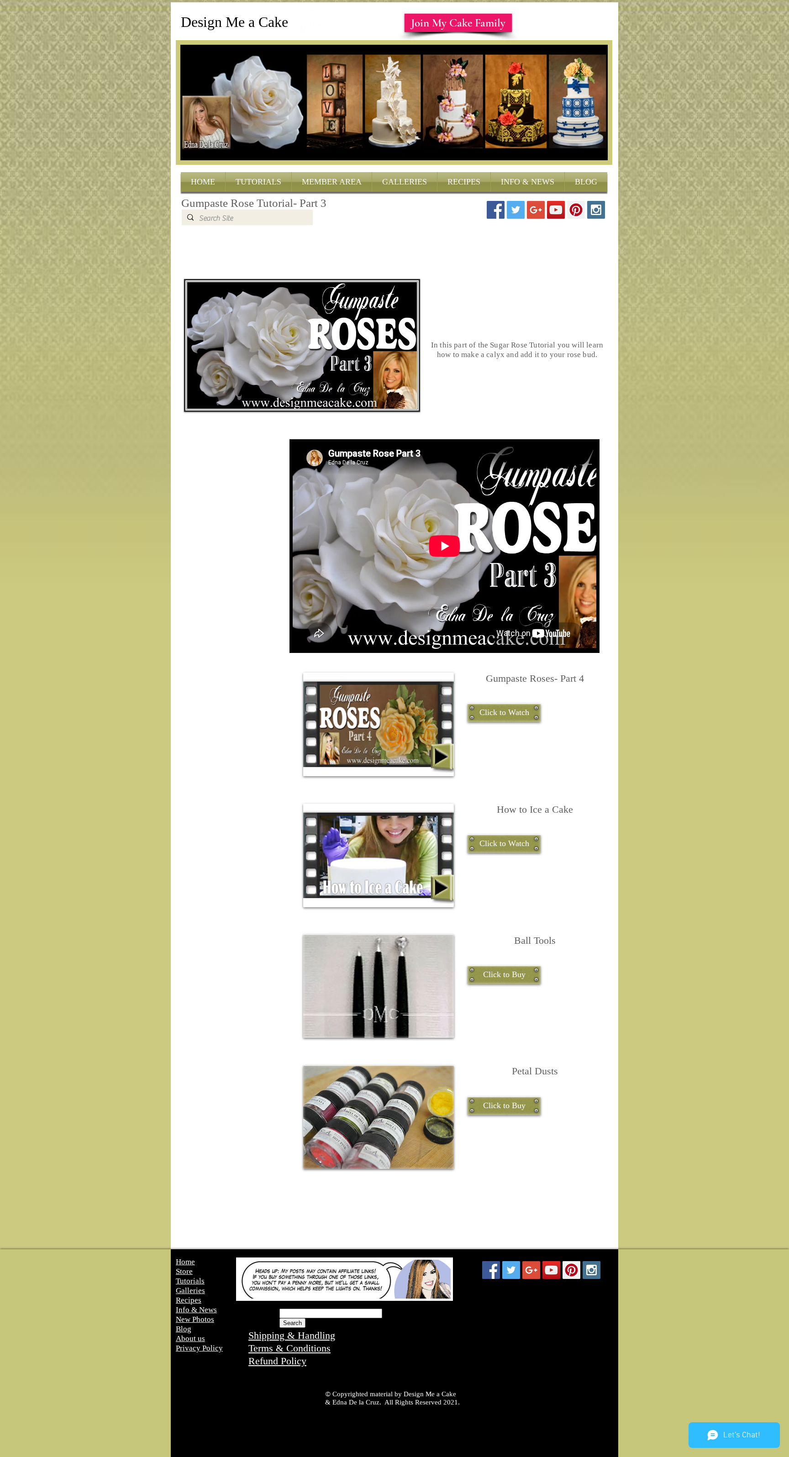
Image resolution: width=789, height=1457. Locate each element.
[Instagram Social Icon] (596, 210)
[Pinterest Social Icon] (576, 210)
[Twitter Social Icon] (516, 210)
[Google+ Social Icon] (536, 210)
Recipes (188, 1300)
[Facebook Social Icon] (496, 210)
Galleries (190, 1290)
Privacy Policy (199, 1348)
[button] (504, 713)
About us (190, 1338)
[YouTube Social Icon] (556, 210)
